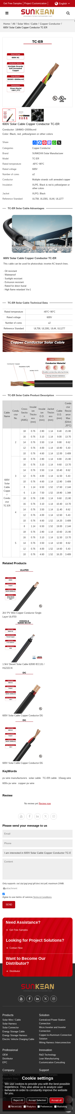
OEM (5, 1054)
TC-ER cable (50, 778)
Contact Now (16, 948)
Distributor (15, 971)
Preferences (46, 1106)
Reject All (18, 1100)
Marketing (62, 1106)
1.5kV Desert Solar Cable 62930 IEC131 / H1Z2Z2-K (23, 666)
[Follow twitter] (45, 816)
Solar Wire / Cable (27, 23)
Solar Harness (9, 1023)
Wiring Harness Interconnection (55, 1042)
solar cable (35, 778)
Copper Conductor (50, 23)
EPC (4, 1062)
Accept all (56, 1100)
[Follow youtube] (21, 816)
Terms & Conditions (42, 897)
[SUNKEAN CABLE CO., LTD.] (37, 13)
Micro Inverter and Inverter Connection (52, 1029)
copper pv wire (26, 783)
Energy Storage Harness (14, 1035)
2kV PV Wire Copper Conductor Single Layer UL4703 (21, 615)
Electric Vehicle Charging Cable (18, 1039)
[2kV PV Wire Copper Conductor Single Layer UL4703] (24, 589)
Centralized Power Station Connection (52, 1022)
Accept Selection (37, 1100)
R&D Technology (47, 1054)
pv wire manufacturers (14, 778)
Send (9, 904)
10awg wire (64, 778)
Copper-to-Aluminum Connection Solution (55, 1037)
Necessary (16, 1106)
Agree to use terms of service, (27, 897)
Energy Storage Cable (13, 1031)
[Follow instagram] (53, 816)
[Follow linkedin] (37, 816)
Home (6, 23)
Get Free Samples (12, 3)
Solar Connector (10, 1027)
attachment (11, 888)
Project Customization (35, 3)
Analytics (31, 1106)
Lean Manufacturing (49, 1058)
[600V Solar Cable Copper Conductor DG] (24, 692)
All (13, 23)
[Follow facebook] (29, 816)
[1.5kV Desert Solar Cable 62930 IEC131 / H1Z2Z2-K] (24, 640)
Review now (45, 803)
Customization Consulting (52, 1062)
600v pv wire (9, 783)
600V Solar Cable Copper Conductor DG (22, 715)
